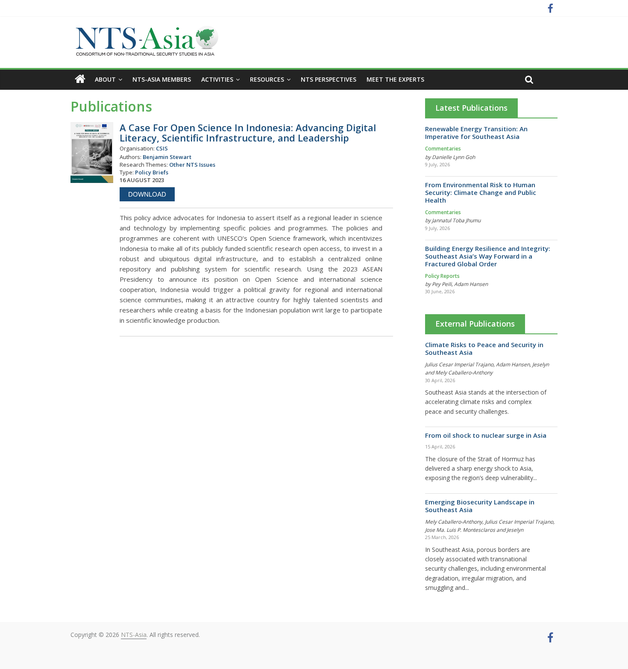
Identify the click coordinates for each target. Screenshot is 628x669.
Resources (267, 79)
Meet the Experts (395, 79)
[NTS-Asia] (145, 30)
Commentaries (443, 148)
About (105, 79)
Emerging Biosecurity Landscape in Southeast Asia (479, 506)
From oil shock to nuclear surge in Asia (485, 435)
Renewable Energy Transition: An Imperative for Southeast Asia (476, 132)
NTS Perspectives (328, 79)
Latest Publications (471, 108)
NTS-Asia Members (161, 79)
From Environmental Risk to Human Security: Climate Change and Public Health (480, 192)
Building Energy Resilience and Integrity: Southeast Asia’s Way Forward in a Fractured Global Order (487, 256)
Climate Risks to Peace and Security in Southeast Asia (484, 348)
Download (147, 194)
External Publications (475, 323)
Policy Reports (442, 276)
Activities (217, 79)
